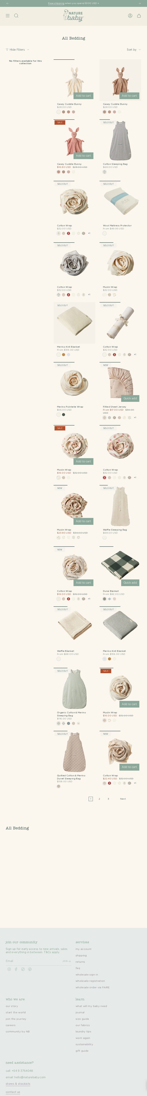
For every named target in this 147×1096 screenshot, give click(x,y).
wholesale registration (90, 981)
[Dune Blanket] (120, 567)
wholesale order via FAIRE (93, 987)
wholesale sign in (87, 974)
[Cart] (139, 15)
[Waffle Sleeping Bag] (120, 506)
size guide (82, 1019)
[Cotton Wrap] (74, 201)
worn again (83, 1038)
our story (12, 1006)
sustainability (84, 1044)
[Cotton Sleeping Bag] (120, 140)
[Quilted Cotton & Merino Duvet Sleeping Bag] (74, 751)
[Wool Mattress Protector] (120, 201)
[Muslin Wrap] (120, 263)
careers (11, 1025)
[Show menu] (7, 15)
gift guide (82, 1051)
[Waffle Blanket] (74, 627)
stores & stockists (18, 1084)
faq (78, 968)
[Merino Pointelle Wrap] (74, 383)
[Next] (139, 3)
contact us (13, 1092)
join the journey (16, 1019)
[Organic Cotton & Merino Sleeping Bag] (74, 688)
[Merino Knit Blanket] (74, 323)
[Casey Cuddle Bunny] (74, 80)
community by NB (18, 1031)
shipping (81, 955)
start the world (16, 1012)
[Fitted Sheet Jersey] (120, 383)
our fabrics (83, 1025)
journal (80, 1012)
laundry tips (83, 1031)
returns (80, 962)
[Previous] (7, 3)
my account (84, 949)
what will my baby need (91, 1006)
